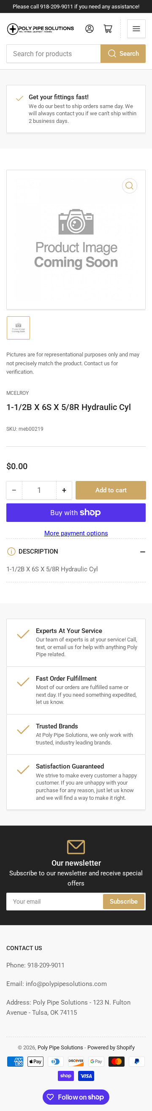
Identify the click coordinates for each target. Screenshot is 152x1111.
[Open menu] (136, 28)
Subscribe (124, 901)
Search (129, 53)
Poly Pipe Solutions (60, 1047)
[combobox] (76, 53)
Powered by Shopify (111, 1047)
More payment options (76, 533)
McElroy (17, 393)
